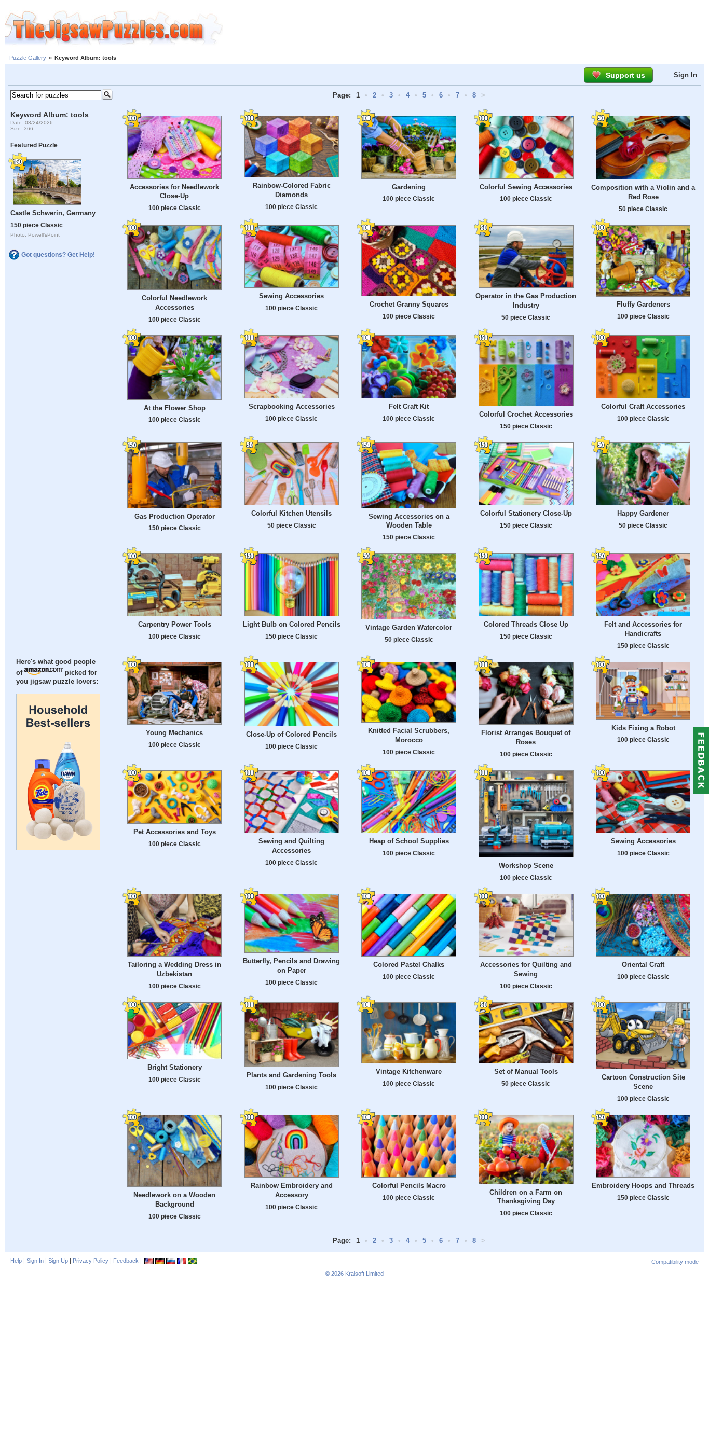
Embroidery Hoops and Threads (643, 1185)
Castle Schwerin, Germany (53, 213)
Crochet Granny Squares (409, 304)
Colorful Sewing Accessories (526, 187)
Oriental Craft (643, 964)
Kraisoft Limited (364, 1273)
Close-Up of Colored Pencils (291, 734)
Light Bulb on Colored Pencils (291, 624)
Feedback (126, 1260)
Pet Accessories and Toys (174, 832)
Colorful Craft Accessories (643, 406)
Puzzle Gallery (27, 57)
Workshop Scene (526, 865)
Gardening (409, 187)
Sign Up (58, 1260)
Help (16, 1260)
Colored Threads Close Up (526, 624)
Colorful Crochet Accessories (526, 414)
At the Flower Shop (175, 408)
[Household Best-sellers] (58, 848)
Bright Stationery (174, 1067)
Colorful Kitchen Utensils (291, 513)
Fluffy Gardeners (643, 304)
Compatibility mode (675, 1261)
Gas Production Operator (174, 516)
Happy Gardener (643, 513)
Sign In (685, 75)
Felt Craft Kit (409, 406)
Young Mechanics (174, 733)
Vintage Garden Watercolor (408, 627)
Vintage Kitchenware (409, 1071)
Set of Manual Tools (526, 1071)
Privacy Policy (90, 1260)
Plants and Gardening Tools (291, 1075)
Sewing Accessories (291, 296)
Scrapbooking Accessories (292, 406)
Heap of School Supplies (409, 841)
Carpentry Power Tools (174, 624)
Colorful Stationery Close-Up (526, 513)
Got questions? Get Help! (58, 254)
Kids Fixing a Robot (643, 728)
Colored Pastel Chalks (408, 964)
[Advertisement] (466, 28)
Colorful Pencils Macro (409, 1185)
